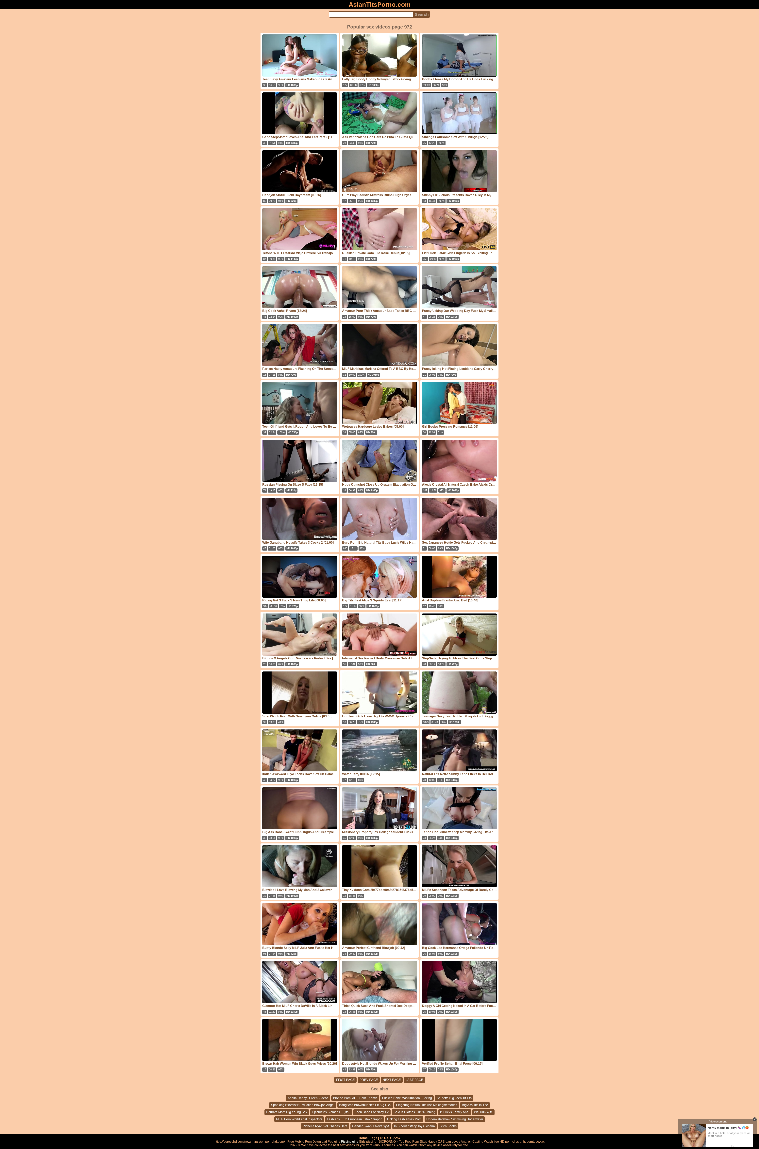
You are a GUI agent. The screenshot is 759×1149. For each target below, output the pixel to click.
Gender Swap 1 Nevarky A (370, 1126)
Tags (373, 1138)
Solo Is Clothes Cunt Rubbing (414, 1112)
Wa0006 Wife (483, 1112)
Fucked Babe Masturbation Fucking (407, 1098)
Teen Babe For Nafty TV (372, 1112)
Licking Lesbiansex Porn (404, 1119)
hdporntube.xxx (534, 1141)
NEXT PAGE (392, 1080)
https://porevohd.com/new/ (232, 1141)
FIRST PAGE (345, 1080)
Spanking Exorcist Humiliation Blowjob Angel (302, 1105)
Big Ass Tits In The (475, 1105)
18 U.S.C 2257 (390, 1138)
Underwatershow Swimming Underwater (454, 1119)
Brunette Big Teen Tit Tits (454, 1098)
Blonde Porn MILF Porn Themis (355, 1098)
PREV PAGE (369, 1080)
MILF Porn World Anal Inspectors (299, 1119)
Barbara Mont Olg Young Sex (286, 1112)
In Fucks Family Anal (454, 1112)
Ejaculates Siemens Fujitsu (331, 1112)
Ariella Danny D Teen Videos (308, 1098)
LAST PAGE (414, 1080)
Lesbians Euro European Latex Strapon (354, 1119)
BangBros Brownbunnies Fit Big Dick (365, 1105)
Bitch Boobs (448, 1126)
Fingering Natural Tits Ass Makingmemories (426, 1105)
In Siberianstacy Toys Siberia (414, 1126)
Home (363, 1138)
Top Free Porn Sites (413, 1141)
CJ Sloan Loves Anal (452, 1141)
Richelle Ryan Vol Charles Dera (325, 1126)
